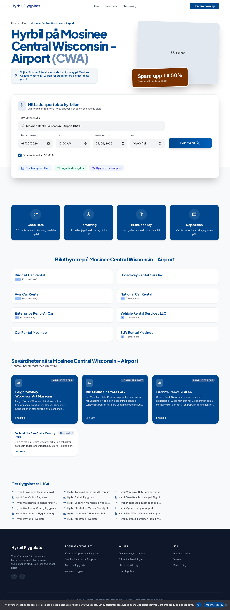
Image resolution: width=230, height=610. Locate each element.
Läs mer (21, 418)
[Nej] (225, 605)
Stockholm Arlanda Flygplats (80, 559)
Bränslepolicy (126, 571)
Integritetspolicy (182, 553)
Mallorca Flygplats (75, 565)
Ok (198, 604)
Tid (58, 135)
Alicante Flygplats (75, 571)
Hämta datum (27, 135)
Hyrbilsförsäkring (128, 565)
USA (23, 23)
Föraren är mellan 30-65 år (38, 155)
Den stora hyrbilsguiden (132, 553)
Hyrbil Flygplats (25, 6)
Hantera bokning (204, 6)
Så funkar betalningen (131, 559)
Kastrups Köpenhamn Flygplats (82, 553)
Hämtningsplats (29, 118)
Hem (97, 6)
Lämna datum (101, 135)
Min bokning (129, 6)
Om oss (177, 559)
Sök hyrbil (190, 143)
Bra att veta (111, 6)
